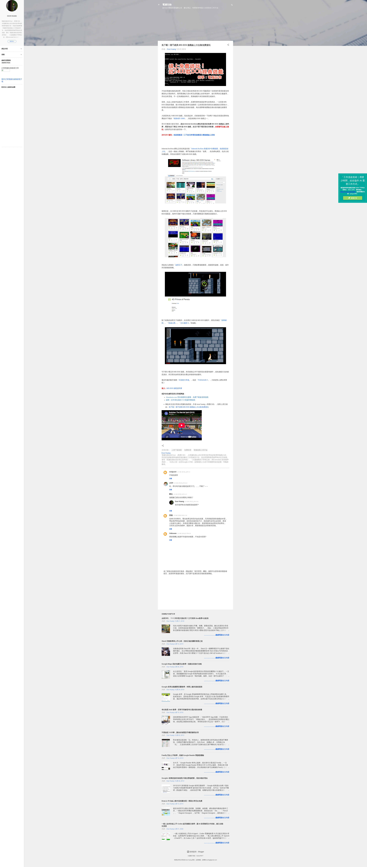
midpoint (172, 472)
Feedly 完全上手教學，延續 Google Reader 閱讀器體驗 (183, 755)
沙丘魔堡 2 (185, 323)
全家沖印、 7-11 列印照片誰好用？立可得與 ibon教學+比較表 (185, 618)
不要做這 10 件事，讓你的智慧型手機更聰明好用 (180, 732)
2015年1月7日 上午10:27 (180, 494)
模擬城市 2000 (179, 118)
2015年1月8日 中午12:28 (180, 515)
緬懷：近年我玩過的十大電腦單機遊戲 (180, 400)
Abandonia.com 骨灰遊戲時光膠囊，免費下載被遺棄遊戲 (187, 397)
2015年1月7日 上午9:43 (183, 472)
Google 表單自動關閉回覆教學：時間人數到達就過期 (182, 687)
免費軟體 (187, 450)
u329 (171, 483)
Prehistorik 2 (203, 380)
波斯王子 (178, 265)
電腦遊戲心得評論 (200, 450)
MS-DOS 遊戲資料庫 (174, 388)
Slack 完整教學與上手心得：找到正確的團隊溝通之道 (182, 641)
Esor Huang (179, 501)
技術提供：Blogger (196, 852)
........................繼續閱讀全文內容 (216, 635)
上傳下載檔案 (176, 450)
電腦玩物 (167, 4)
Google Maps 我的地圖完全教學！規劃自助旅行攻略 (182, 664)
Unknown (173, 533)
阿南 (171, 515)
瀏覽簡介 (12, 41)
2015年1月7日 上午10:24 (180, 483)
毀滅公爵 (171, 323)
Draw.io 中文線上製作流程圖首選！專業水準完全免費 (182, 801)
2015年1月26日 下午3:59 (184, 533)
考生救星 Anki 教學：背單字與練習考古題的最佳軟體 (182, 710)
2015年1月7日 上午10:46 (191, 501)
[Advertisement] (195, 26)
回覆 (170, 478)
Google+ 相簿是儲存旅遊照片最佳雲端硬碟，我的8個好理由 (185, 778)
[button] (228, 45)
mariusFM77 (199, 855)
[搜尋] (232, 5)
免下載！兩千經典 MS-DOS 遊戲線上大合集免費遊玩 (189, 407)
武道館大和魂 (184, 380)
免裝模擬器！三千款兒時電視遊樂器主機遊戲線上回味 (194, 135)
